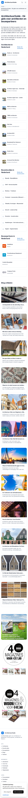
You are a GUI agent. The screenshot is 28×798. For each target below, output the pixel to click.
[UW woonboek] (14, 706)
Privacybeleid (6, 777)
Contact (4, 781)
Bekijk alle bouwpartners (20, 239)
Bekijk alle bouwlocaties (20, 173)
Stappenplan (6, 770)
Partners (5, 754)
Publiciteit (5, 768)
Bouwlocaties (6, 748)
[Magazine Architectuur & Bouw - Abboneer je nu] (14, 627)
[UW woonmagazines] (14, 663)
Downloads (5, 765)
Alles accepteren (18, 792)
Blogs (4, 752)
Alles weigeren (7, 792)
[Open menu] (25, 2)
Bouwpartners (6, 750)
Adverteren (5, 761)
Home (2, 6)
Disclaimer (5, 779)
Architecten (5, 746)
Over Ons (5, 763)
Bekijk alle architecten (20, 47)
